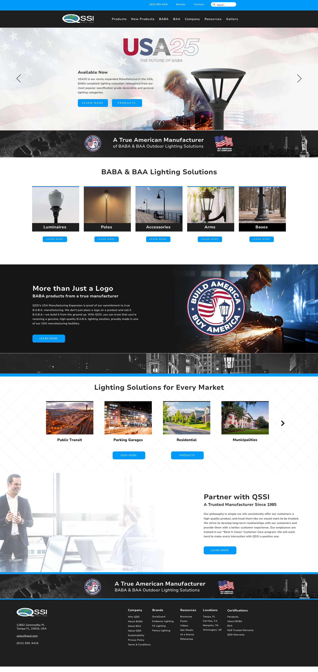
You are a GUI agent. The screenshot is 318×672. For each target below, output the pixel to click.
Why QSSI (133, 616)
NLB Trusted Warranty (240, 630)
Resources (188, 610)
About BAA (134, 626)
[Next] (299, 78)
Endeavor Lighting (163, 621)
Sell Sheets (186, 630)
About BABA (135, 621)
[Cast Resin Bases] (160, 121)
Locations (210, 610)
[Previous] (19, 78)
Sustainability (136, 635)
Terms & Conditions (137, 644)
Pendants (232, 616)
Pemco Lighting (161, 630)
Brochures (186, 616)
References (186, 639)
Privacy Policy (136, 640)
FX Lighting (159, 625)
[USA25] (154, 121)
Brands (157, 610)
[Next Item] (283, 423)
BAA (230, 625)
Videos (184, 625)
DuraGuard (158, 616)
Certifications (237, 610)
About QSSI (134, 630)
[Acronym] (157, 121)
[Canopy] (163, 121)
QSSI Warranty (236, 634)
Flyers (183, 621)
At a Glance (187, 634)
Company (135, 610)
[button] (181, 4)
